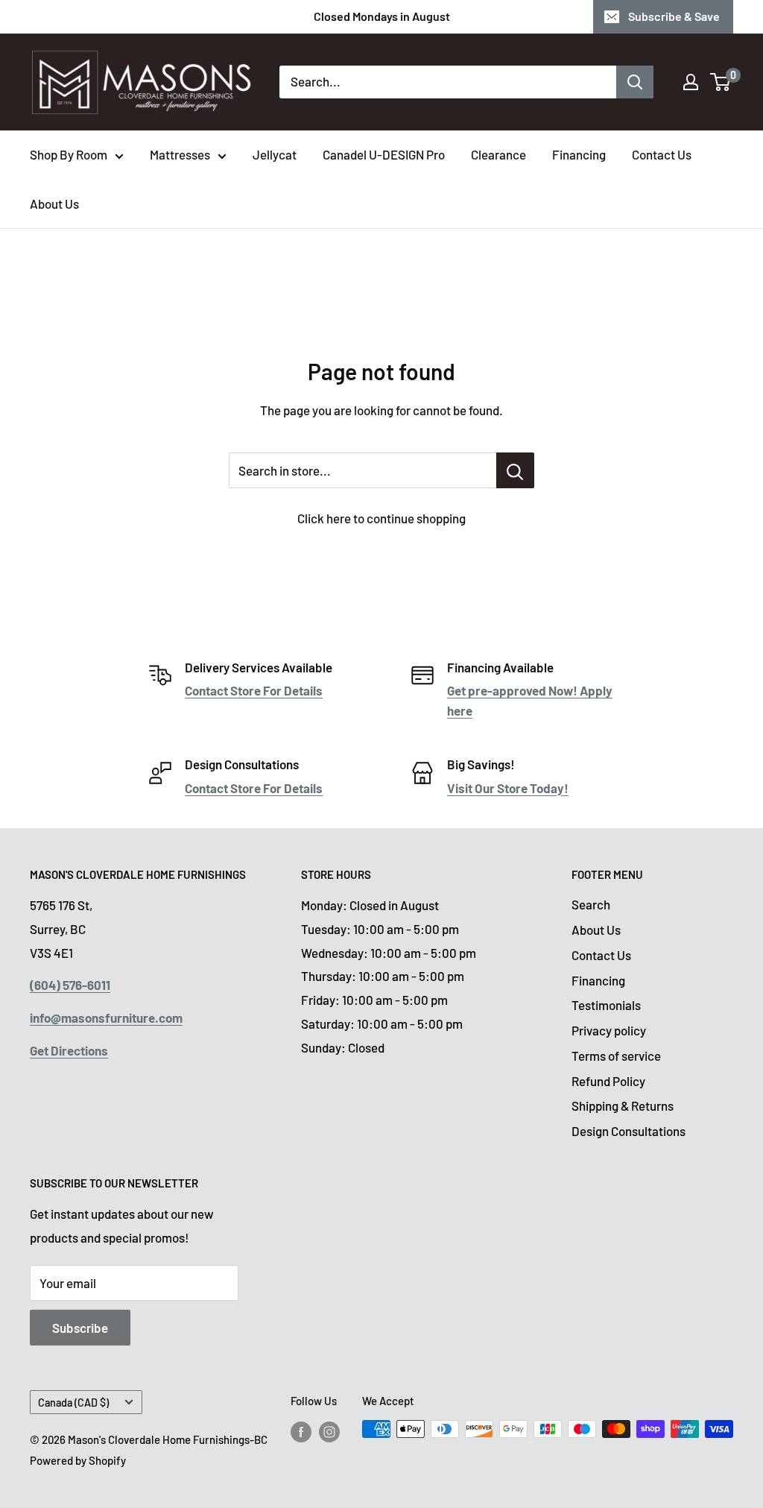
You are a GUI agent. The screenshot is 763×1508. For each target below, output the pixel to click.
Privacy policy (609, 1030)
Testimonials (606, 1004)
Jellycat (275, 154)
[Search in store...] (515, 470)
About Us (54, 203)
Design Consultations (629, 1130)
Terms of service (616, 1055)
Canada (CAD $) (73, 1402)
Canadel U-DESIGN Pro (384, 154)
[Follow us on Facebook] (301, 1431)
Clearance (498, 154)
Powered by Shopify (78, 1460)
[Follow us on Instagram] (329, 1431)
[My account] (690, 82)
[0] (721, 82)
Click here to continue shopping (381, 518)
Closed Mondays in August (382, 16)
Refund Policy (608, 1080)
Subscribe (80, 1327)
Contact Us (661, 154)
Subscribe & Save (674, 16)
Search (591, 904)
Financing (579, 154)
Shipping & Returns (623, 1105)
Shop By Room (68, 154)
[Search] (634, 82)
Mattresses (180, 154)
